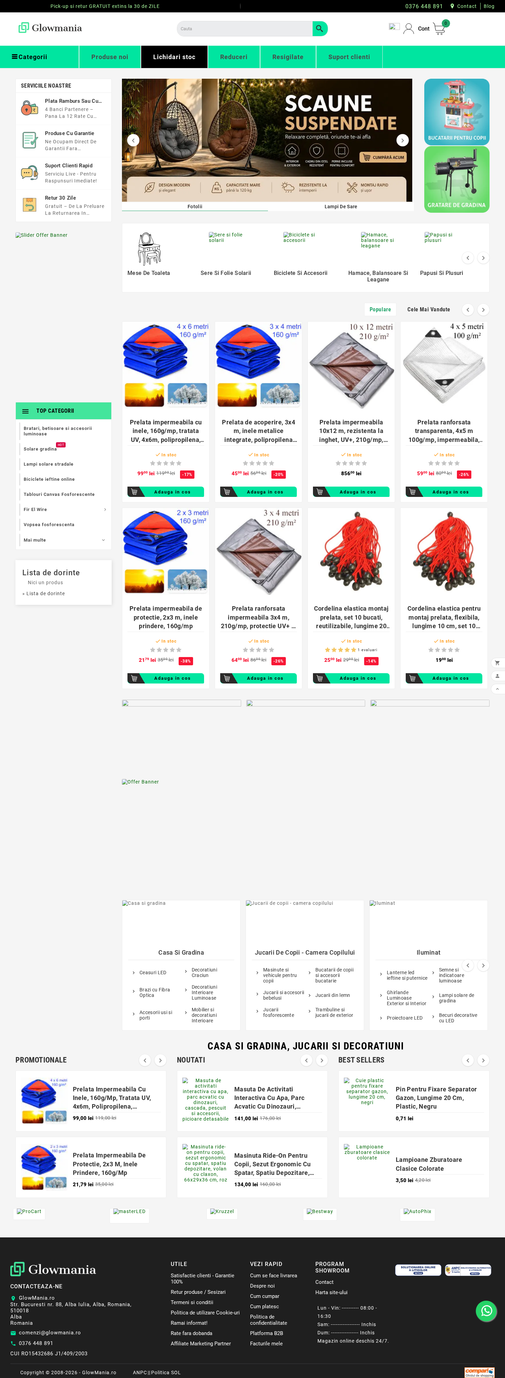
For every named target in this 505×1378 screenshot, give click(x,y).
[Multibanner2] (306, 734)
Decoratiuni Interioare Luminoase (204, 992)
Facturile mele (266, 1344)
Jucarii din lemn (332, 995)
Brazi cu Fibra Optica (154, 992)
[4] (172, 463)
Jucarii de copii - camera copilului (305, 952)
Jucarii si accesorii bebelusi (283, 995)
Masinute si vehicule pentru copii (280, 975)
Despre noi (262, 1286)
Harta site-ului (331, 1292)
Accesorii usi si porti (155, 1015)
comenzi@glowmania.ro (50, 1333)
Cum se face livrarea (273, 1276)
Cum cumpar (264, 1296)
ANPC (140, 1372)
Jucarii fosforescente (278, 1012)
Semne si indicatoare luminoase (451, 975)
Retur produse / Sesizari (198, 1292)
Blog (489, 6)
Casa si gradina (181, 952)
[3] (165, 463)
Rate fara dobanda (191, 1333)
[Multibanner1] (181, 734)
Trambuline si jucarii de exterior (334, 1012)
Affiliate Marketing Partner (201, 1344)
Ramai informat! (189, 1323)
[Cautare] (320, 28)
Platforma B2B (266, 1333)
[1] (152, 463)
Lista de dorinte (51, 572)
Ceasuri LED (152, 972)
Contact (467, 6)
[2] (159, 463)
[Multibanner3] (430, 734)
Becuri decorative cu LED (458, 1017)
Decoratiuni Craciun (204, 972)
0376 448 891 (36, 1343)
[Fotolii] (266, 140)
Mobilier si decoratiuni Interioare (204, 1015)
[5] (178, 463)
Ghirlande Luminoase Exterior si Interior (406, 998)
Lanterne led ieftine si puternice (407, 975)
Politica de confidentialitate (268, 1320)
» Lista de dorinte (43, 593)
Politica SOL (166, 1372)
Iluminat (428, 952)
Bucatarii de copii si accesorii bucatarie (334, 975)
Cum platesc (264, 1306)
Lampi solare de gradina (456, 997)
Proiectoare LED (405, 1018)
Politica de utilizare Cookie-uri (205, 1313)
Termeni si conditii (192, 1302)
